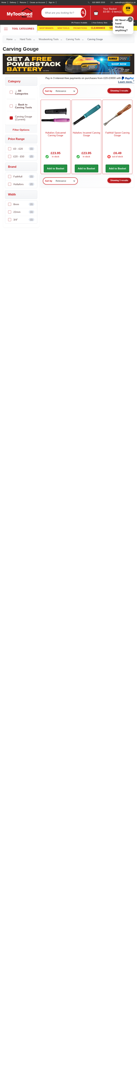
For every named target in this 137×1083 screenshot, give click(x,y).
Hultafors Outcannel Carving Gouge (55, 134)
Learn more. (125, 81)
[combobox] (61, 13)
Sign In (52, 2)
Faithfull (23, 176)
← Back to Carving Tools (23, 106)
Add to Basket (55, 168)
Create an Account (37, 2)
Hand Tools (25, 39)
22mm (23, 212)
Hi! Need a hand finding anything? (121, 25)
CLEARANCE (98, 28)
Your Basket (110, 8)
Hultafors (23, 184)
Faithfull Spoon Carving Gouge (117, 134)
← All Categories (21, 92)
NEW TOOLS (63, 28)
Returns (23, 2)
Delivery (13, 2)
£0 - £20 (23, 148)
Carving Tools (73, 39)
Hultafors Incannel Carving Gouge (86, 134)
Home (3, 2)
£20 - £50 (23, 156)
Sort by (48, 91)
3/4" (23, 219)
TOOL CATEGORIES (23, 28)
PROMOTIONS (80, 28)
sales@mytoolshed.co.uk (125, 2)
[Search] (83, 13)
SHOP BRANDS (46, 28)
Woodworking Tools (49, 39)
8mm (23, 204)
